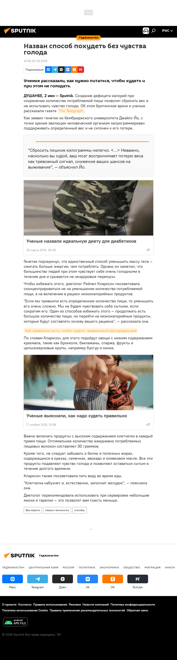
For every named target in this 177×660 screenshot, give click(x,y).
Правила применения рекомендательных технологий (87, 610)
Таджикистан (13, 567)
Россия (68, 567)
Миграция (152, 567)
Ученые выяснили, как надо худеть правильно (76, 415)
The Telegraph (71, 110)
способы (79, 510)
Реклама (75, 604)
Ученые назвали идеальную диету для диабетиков (81, 241)
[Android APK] (15, 622)
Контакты (25, 604)
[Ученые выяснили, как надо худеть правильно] (88, 382)
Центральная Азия (43, 567)
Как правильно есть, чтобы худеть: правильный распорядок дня (80, 330)
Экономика (109, 567)
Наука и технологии (57, 510)
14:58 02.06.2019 (35, 61)
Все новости (33, 510)
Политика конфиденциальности (133, 604)
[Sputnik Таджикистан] (21, 34)
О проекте (9, 604)
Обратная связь (137, 610)
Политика (87, 567)
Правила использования (50, 604)
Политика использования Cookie (25, 610)
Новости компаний (95, 604)
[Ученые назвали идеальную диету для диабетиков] (88, 208)
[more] (148, 249)
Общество (131, 567)
